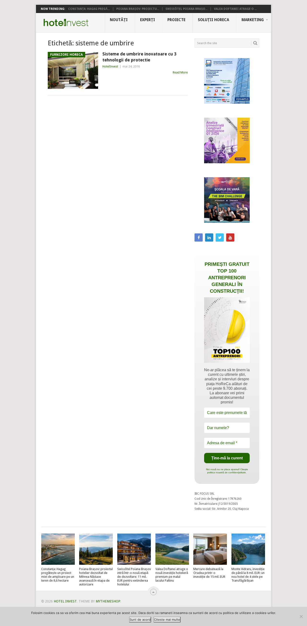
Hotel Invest (66, 22)
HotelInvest (110, 66)
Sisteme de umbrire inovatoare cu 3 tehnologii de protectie (139, 56)
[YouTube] (230, 237)
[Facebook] (199, 237)
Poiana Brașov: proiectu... (137, 9)
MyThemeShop (108, 601)
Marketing (253, 20)
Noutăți (119, 20)
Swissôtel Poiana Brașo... (186, 9)
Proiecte (176, 20)
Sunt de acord (140, 619)
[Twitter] (220, 237)
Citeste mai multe (167, 619)
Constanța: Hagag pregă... (89, 9)
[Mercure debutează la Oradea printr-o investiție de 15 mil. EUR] (210, 549)
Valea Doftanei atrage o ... (235, 9)
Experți (147, 20)
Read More (180, 72)
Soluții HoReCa (213, 20)
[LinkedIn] (209, 237)
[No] (301, 616)
